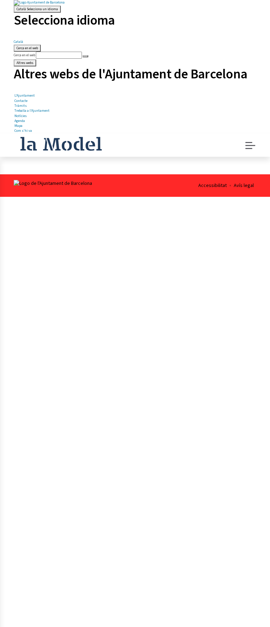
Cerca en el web (24, 55)
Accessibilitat (212, 185)
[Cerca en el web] (85, 56)
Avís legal (244, 185)
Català (37, 9)
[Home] (61, 143)
